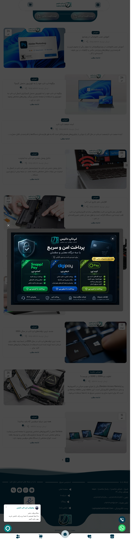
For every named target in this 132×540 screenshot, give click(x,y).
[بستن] (8, 225)
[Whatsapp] (122, 528)
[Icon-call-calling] (122, 519)
